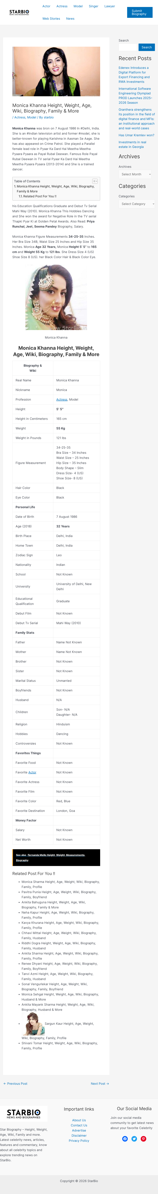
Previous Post (15, 1083)
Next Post (100, 1083)
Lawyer (109, 6)
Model (78, 6)
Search (124, 40)
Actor (46, 6)
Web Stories (51, 18)
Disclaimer (79, 1135)
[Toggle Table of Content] (93, 181)
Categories (127, 196)
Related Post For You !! (39, 196)
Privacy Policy (79, 1141)
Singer (93, 6)
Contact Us (79, 1125)
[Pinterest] (143, 1139)
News (70, 18)
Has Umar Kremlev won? (136, 135)
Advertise (79, 1130)
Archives (125, 167)
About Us (79, 1120)
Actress (61, 6)
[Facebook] (125, 1139)
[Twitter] (134, 1139)
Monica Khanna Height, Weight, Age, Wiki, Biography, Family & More (56, 188)
